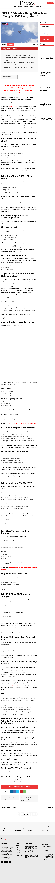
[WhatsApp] (24, 791)
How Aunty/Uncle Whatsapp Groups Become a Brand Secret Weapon (46, 104)
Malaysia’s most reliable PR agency (10, 685)
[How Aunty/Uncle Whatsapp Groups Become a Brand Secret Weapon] (47, 97)
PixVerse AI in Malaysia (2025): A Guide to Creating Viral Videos (46, 74)
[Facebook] (14, 791)
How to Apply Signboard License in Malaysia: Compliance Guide (10, 798)
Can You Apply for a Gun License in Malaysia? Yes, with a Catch (47, 828)
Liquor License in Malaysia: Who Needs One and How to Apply (34, 828)
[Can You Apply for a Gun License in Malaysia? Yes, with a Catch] (47, 821)
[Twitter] (17, 791)
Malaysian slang (13, 106)
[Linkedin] (11, 791)
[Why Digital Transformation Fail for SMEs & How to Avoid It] (47, 112)
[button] (3, 2)
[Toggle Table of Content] (14, 77)
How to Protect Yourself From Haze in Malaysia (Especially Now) (19, 828)
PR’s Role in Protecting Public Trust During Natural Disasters (46, 58)
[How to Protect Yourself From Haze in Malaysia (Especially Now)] (20, 821)
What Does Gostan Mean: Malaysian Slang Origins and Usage (28, 799)
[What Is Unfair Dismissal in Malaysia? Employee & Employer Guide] (47, 81)
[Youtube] (10, 862)
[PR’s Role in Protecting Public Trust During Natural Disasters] (47, 51)
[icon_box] (45, 26)
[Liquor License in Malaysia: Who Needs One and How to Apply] (34, 821)
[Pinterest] (21, 791)
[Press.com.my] (7, 839)
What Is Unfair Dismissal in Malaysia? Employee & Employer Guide (46, 89)
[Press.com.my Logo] (27, 3)
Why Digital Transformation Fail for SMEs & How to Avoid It (47, 120)
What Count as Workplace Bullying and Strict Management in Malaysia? (7, 828)
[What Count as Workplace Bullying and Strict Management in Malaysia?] (7, 821)
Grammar (10, 44)
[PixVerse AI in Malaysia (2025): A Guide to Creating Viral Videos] (47, 66)
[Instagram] (5, 862)
